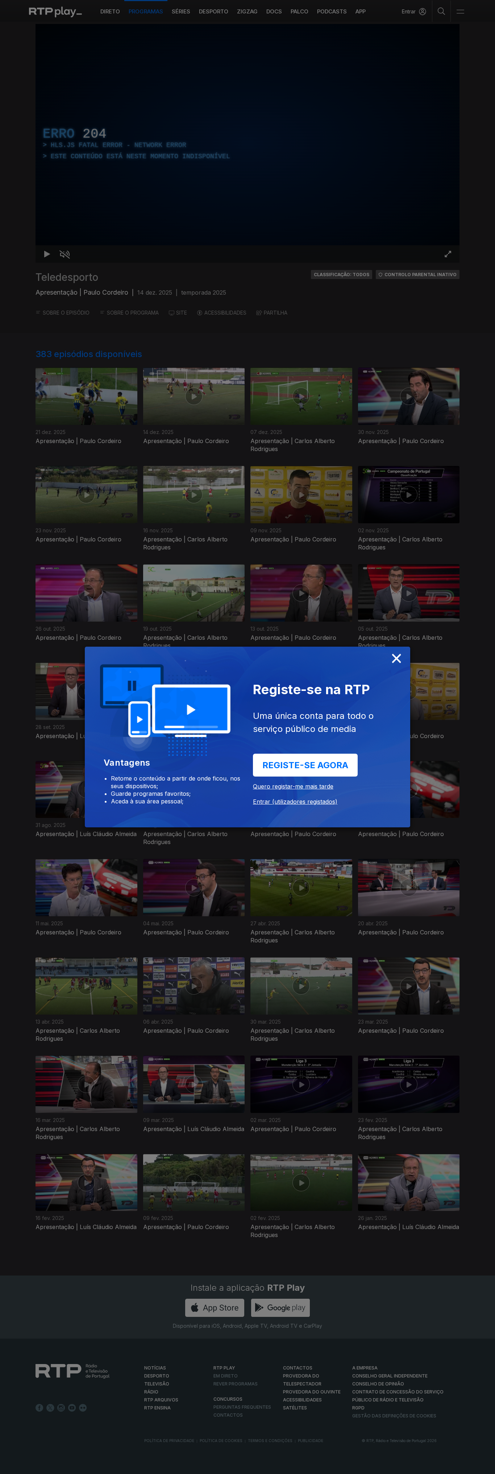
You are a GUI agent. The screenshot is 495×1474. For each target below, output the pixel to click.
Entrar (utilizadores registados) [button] (295, 801)
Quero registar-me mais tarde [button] (293, 786)
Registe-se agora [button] (305, 765)
